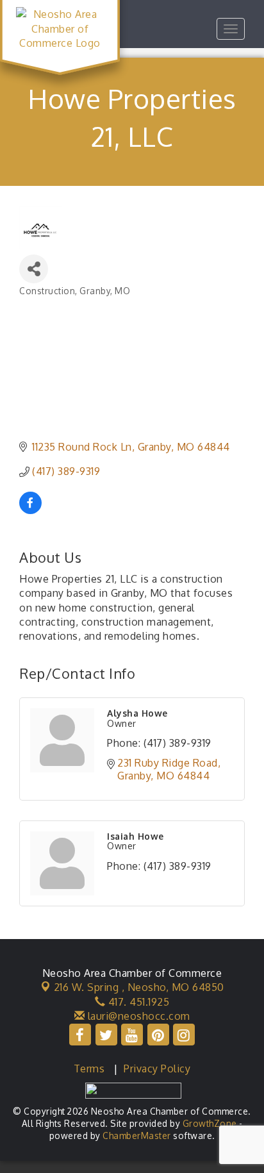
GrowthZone (210, 1123)
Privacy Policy (157, 1068)
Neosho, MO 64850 (139, 987)
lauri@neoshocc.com (137, 1016)
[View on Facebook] (30, 510)
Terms (89, 1068)
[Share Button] (33, 268)
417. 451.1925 (137, 1001)
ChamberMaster (137, 1135)
